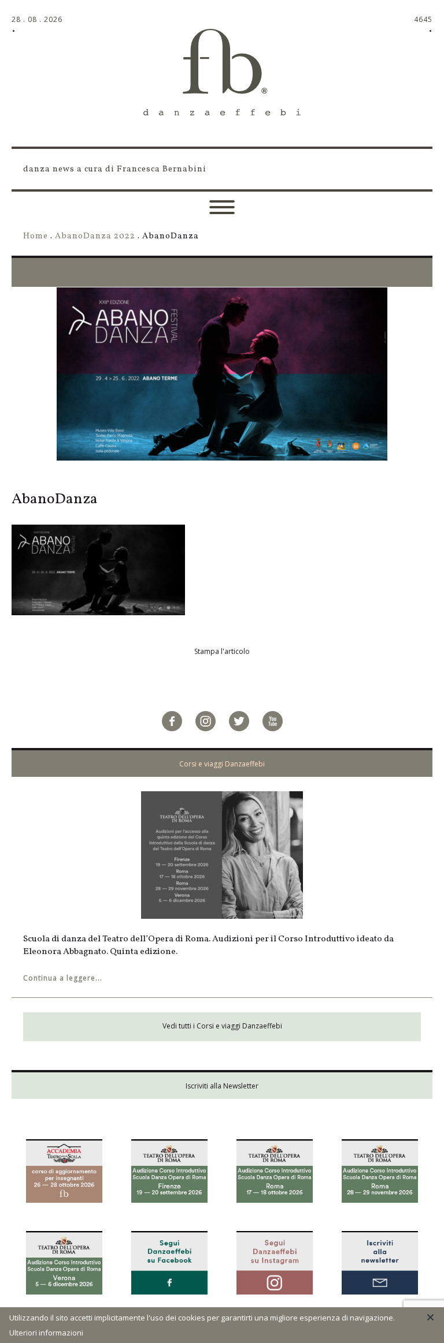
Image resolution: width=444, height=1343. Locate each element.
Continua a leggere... (62, 978)
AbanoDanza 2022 (95, 236)
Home (35, 236)
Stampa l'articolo (222, 651)
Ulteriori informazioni (46, 1332)
